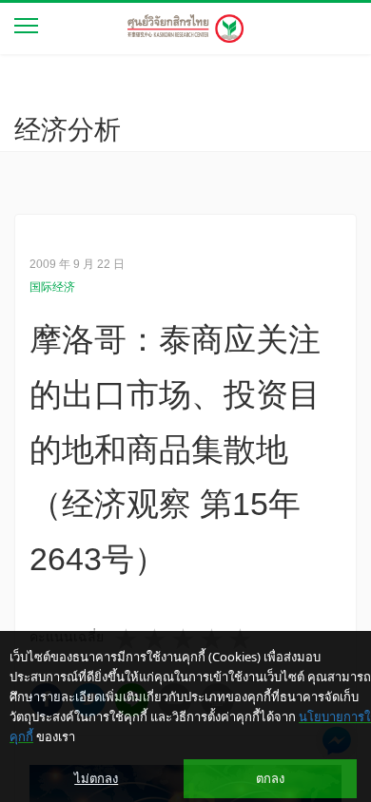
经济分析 (67, 129)
